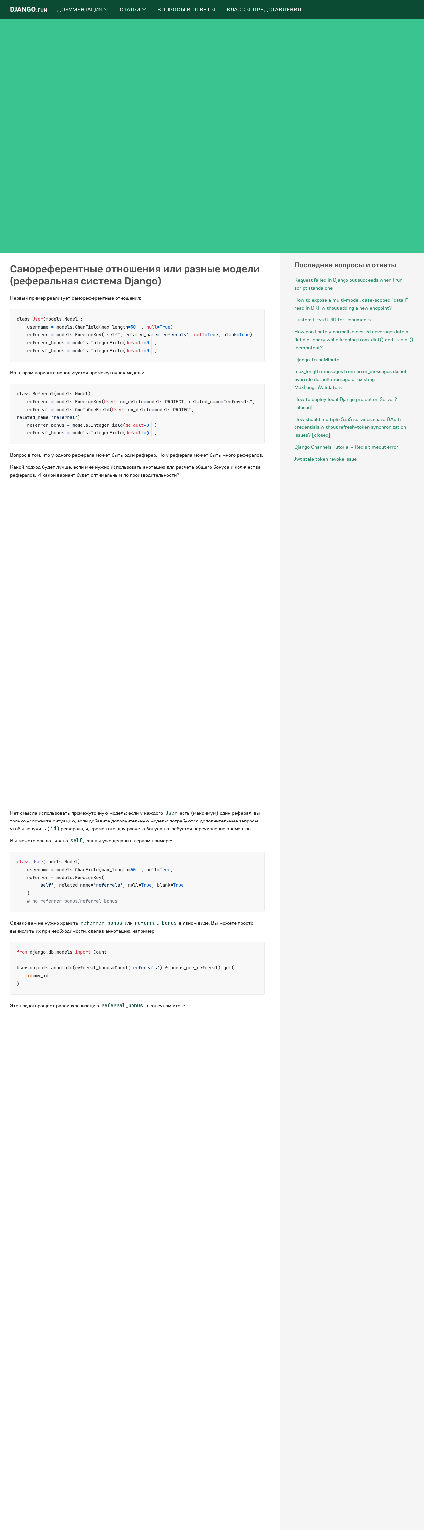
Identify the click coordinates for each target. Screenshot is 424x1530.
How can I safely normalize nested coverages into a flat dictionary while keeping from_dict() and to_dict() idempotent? (353, 339)
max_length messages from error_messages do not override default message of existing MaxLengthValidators (350, 379)
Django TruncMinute (316, 359)
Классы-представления (264, 9)
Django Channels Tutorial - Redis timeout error (346, 447)
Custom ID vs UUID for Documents (332, 319)
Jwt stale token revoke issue (325, 459)
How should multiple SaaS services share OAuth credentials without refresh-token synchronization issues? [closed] (350, 427)
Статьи (131, 9)
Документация (80, 9)
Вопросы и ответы (186, 9)
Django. (28, 9)
